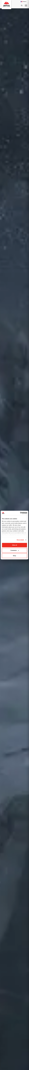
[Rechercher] (21, 5)
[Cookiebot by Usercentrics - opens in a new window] (20, 513)
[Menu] (25, 5)
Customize (14, 550)
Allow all (14, 545)
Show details (20, 540)
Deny (14, 555)
